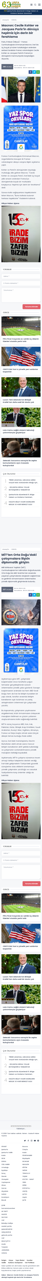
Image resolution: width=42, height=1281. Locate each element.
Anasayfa (5, 20)
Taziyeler (4, 1247)
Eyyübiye (4, 1170)
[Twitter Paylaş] (34, 72)
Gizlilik (3, 1263)
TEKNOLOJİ (26, 1173)
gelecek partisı (6, 1235)
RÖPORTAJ (26, 1188)
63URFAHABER (27, 1155)
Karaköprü (5, 1197)
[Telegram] (38, 1140)
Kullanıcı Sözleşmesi (15, 1263)
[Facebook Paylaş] (30, 72)
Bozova (25, 1146)
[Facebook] (28, 1140)
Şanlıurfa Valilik (7, 1152)
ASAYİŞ (24, 1191)
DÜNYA (3, 1161)
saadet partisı (6, 1226)
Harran (3, 1188)
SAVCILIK (4, 1217)
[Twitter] (25, 1140)
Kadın (3, 1155)
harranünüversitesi (8, 1208)
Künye (11, 1260)
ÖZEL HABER (5, 1164)
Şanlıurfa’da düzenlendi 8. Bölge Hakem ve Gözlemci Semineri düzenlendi (21, 12)
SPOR (3, 1158)
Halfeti (3, 1194)
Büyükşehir (26, 1158)
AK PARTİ (4, 1211)
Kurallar (30, 1260)
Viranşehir (4, 1179)
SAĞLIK (24, 1170)
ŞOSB (3, 1205)
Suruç (3, 1173)
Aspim (24, 1197)
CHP (2, 1220)
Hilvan (3, 1185)
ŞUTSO (24, 1194)
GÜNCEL (14, 20)
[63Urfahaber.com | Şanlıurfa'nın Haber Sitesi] (11, 5)
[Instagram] (32, 1140)
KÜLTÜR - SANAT (28, 1179)
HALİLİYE (4, 1214)
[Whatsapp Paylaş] (38, 72)
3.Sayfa (25, 1149)
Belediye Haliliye (7, 1223)
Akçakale (4, 1191)
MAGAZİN (25, 1164)
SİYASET (4, 1146)
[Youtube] (35, 1140)
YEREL (24, 1182)
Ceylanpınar (5, 1182)
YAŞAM (24, 1176)
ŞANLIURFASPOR (6, 1229)
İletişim (3, 1260)
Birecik (3, 1200)
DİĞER (24, 1185)
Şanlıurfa (4, 1149)
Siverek (3, 1176)
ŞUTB (24, 1200)
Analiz (3, 1244)
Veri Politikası (29, 1263)
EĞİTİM (24, 1167)
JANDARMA (5, 1250)
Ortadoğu (4, 1167)
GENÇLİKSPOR (6, 1232)
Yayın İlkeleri (20, 1260)
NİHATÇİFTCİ (5, 1241)
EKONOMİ (25, 1161)
